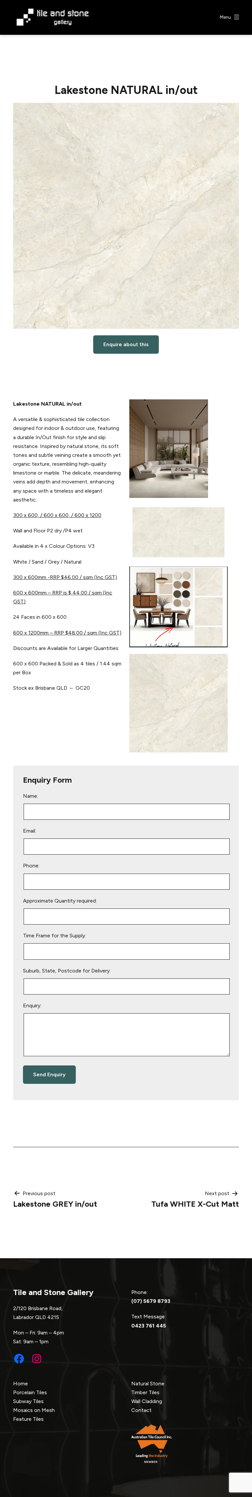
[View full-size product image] (126, 216)
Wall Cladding (146, 1401)
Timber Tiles (145, 1392)
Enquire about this (126, 344)
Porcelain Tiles (30, 1392)
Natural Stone (147, 1383)
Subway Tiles (28, 1401)
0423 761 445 (148, 1326)
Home (20, 1383)
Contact (141, 1410)
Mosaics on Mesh (34, 1410)
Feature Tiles (28, 1419)
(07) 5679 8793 (150, 1301)
